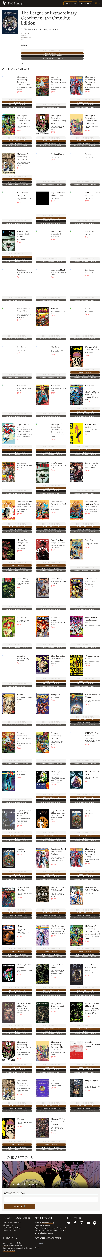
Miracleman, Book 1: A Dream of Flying (58, 927)
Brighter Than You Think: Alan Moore (58, 811)
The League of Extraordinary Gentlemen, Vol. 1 (23, 156)
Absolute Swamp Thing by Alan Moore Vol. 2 (23, 542)
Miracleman (89, 231)
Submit (37, 1248)
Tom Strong (89, 270)
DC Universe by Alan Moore (23, 888)
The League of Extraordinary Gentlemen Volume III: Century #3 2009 (24, 119)
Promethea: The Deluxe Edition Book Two (58, 504)
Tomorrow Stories (91, 463)
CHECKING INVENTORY (52, 50)
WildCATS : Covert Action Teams (92, 193)
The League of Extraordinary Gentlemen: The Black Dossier (91, 119)
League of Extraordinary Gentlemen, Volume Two (58, 81)
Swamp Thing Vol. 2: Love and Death (58, 1004)
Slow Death (55, 308)
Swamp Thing (22, 578)
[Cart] (96, 3)
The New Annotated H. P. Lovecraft (58, 888)
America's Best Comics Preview (57, 232)
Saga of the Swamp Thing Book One (58, 193)
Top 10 (87, 308)
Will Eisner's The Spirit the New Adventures (91, 581)
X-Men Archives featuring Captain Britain (91, 620)
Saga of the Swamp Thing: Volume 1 (24, 1004)
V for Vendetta (56, 463)
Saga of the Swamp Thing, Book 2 (92, 1004)
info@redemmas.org (47, 1222)
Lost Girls (54, 1080)
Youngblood (55, 694)
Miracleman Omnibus (89, 386)
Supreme (88, 154)
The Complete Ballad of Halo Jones (92, 888)
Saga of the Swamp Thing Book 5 (58, 966)
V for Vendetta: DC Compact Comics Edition (24, 234)
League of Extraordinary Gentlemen (56, 735)
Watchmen (21, 1119)
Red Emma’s (16, 3)
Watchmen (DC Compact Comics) (92, 348)
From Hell (89, 1042)
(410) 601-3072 (46, 1225)
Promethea (21, 656)
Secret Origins (90, 540)
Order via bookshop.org (52, 53)
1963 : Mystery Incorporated (22, 193)
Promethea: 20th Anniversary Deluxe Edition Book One (92, 504)
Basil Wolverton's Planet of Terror (23, 309)
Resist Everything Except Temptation (58, 541)
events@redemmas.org (45, 1233)
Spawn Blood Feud (58, 270)
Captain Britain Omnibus (23, 425)
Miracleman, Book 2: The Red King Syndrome (58, 851)
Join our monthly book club (12, 1243)
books (85, 3)
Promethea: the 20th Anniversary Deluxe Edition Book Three (24, 504)
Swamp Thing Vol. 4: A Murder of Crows (92, 967)
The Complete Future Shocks (56, 773)
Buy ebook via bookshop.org (52, 56)
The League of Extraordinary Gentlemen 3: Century (90, 81)
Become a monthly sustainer (12, 1245)
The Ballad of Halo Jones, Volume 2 (58, 657)
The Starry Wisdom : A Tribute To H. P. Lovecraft (58, 1122)
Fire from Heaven (57, 154)
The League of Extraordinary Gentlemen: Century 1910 (58, 119)
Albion (19, 926)
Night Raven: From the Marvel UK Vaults (24, 813)
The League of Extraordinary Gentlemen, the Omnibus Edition (23, 81)
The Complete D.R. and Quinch (24, 966)
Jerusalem (88, 810)
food (70, 3)
